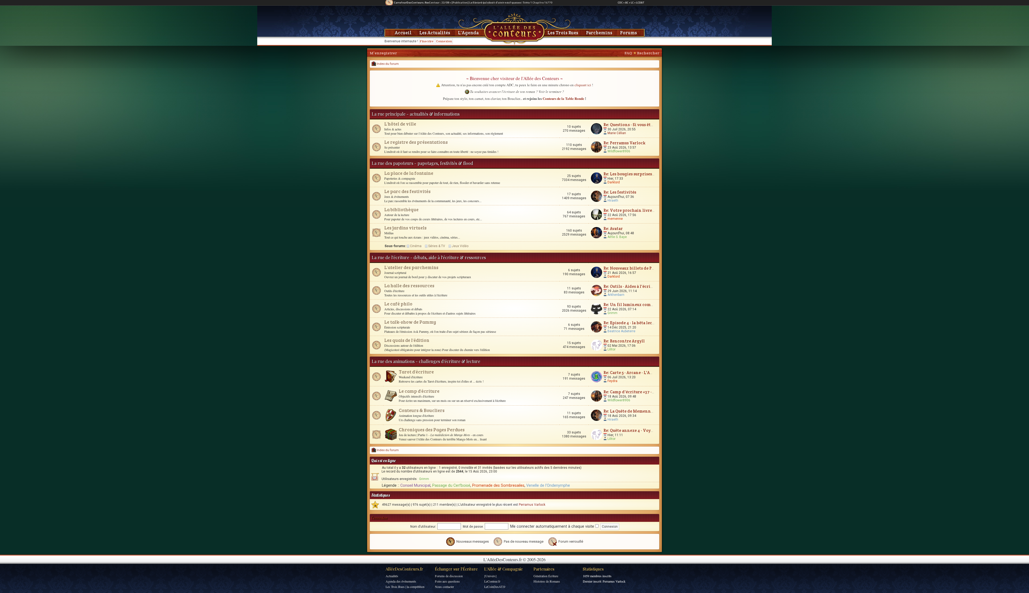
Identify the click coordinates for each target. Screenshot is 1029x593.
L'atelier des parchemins (411, 267)
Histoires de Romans (547, 581)
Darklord (613, 182)
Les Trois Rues (562, 33)
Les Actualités (434, 33)
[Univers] (490, 576)
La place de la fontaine (408, 173)
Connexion (444, 41)
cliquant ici (583, 84)
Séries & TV (436, 246)
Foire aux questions (447, 581)
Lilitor (611, 349)
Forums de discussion (449, 576)
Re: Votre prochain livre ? (629, 210)
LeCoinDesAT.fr (494, 586)
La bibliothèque (401, 209)
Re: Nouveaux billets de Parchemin (637, 268)
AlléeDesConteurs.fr (404, 569)
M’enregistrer (383, 53)
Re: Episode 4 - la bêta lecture (631, 322)
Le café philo (398, 304)
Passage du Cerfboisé (451, 485)
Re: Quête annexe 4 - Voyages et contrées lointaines (654, 430)
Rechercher (648, 53)
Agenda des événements (401, 581)
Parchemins (599, 33)
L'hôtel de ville (400, 124)
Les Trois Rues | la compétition (405, 586)
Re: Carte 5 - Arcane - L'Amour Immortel (641, 372)
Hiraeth (612, 200)
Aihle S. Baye (617, 237)
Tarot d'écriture (416, 372)
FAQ (628, 53)
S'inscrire (427, 41)
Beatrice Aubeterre (621, 331)
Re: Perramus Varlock (624, 142)
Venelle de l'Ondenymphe (548, 485)
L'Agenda (468, 33)
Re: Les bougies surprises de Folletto (639, 173)
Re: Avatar (613, 228)
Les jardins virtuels (405, 228)
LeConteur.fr (492, 581)
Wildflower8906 (618, 151)
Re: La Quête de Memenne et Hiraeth (639, 411)
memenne (615, 219)
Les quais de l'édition (406, 340)
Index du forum (387, 64)
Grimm (612, 313)
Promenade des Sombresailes (498, 485)
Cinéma (416, 246)
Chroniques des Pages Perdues (432, 429)
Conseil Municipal (415, 485)
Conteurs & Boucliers (422, 410)
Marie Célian (616, 133)
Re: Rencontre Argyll (624, 340)
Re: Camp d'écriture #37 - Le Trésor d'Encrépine (650, 391)
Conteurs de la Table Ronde (563, 98)
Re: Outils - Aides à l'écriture (631, 286)
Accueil (403, 33)
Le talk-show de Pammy (410, 322)
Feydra (612, 381)
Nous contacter (444, 586)
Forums (628, 33)
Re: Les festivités (619, 192)
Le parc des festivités (407, 191)
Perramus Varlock (532, 505)
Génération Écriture (546, 576)
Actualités (392, 576)
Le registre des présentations (416, 142)
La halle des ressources (409, 285)
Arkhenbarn (615, 295)
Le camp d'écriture (419, 391)
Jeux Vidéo (460, 246)
